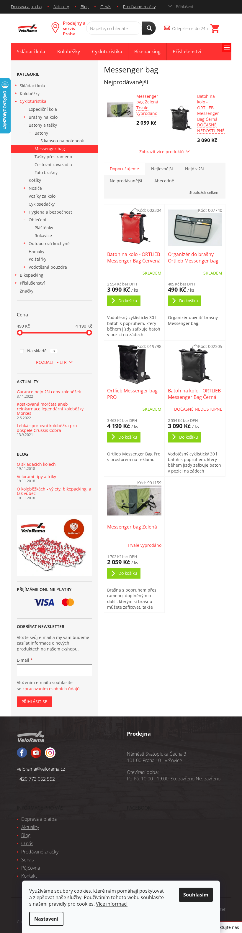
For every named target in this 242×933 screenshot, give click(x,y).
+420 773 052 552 (36, 779)
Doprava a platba (26, 6)
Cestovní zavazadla (53, 164)
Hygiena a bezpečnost (50, 212)
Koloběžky (30, 93)
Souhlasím (195, 894)
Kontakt (29, 876)
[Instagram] (36, 755)
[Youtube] (50, 755)
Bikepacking (31, 275)
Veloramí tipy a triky (36, 476)
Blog (85, 6)
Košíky (35, 180)
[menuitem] (31, 52)
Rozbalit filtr (51, 362)
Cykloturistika (33, 101)
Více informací (111, 904)
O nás (105, 6)
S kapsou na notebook (62, 140)
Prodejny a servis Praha (74, 28)
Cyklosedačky (42, 204)
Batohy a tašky (43, 125)
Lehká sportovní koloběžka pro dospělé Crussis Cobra (47, 427)
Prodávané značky (139, 6)
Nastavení (46, 919)
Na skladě (41, 351)
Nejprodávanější (126, 181)
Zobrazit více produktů (161, 151)
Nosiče (35, 188)
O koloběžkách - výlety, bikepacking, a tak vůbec (54, 491)
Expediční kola (43, 109)
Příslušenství (32, 283)
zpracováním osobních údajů (51, 688)
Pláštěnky (44, 227)
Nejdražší (194, 168)
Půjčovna (30, 868)
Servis (27, 859)
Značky (26, 291)
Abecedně (164, 181)
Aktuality (61, 6)
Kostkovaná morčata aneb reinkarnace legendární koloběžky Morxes (50, 408)
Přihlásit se (34, 701)
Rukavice (43, 235)
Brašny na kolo (43, 117)
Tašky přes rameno (53, 156)
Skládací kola (32, 85)
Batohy (41, 133)
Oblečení (37, 219)
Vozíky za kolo (42, 196)
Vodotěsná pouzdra (48, 267)
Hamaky (36, 251)
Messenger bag (50, 148)
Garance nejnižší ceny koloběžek (49, 391)
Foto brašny (46, 172)
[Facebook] (22, 755)
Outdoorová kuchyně (49, 243)
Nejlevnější (162, 168)
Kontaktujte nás (223, 927)
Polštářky (37, 259)
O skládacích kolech (36, 464)
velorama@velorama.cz (41, 769)
